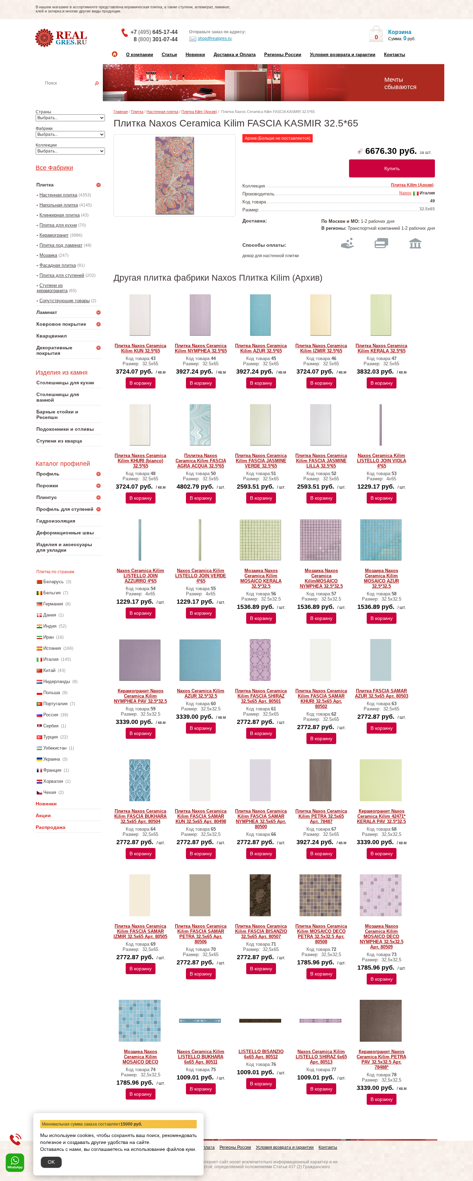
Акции (43, 815)
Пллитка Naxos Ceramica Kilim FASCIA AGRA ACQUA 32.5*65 (201, 461)
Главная (121, 112)
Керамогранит (54, 235)
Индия (49, 626)
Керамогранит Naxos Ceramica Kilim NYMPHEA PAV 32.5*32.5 (140, 696)
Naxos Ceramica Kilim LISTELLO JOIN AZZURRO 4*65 (140, 576)
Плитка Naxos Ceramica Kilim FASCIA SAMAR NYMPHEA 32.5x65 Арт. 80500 (261, 818)
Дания (49, 615)
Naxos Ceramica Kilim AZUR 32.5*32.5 (200, 693)
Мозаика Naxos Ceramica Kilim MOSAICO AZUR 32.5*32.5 (381, 578)
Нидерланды (56, 681)
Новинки (195, 54)
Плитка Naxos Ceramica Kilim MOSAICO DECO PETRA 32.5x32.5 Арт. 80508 (321, 934)
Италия (51, 659)
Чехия (49, 792)
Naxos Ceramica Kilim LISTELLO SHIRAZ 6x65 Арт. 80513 (321, 1057)
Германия (53, 603)
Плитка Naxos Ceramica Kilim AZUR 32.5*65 (261, 348)
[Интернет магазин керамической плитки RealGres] (62, 38)
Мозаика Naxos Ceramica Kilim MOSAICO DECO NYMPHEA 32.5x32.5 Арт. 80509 (381, 937)
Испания (52, 648)
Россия (50, 714)
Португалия (55, 703)
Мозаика (48, 255)
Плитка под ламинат (60, 245)
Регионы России (282, 54)
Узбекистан (54, 748)
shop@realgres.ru (215, 38)
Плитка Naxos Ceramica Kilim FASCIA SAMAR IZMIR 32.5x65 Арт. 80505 (140, 931)
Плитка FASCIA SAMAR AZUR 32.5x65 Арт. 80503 (381, 693)
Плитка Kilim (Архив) (199, 112)
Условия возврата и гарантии (342, 54)
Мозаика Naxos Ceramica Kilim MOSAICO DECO (140, 1057)
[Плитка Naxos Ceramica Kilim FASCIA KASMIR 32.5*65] (174, 175)
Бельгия (52, 592)
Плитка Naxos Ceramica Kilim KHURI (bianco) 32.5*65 (140, 461)
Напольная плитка (58, 205)
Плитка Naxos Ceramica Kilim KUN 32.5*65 (140, 348)
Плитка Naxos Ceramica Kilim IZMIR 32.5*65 (321, 348)
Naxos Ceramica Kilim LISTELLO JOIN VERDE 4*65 (200, 576)
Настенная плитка (76, 93)
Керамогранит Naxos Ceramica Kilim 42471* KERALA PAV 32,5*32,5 (381, 816)
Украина (51, 759)
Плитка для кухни (58, 225)
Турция (50, 737)
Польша (51, 692)
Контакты (394, 54)
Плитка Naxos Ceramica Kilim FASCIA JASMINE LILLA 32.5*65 (321, 461)
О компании (139, 54)
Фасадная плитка (57, 265)
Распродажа (50, 827)
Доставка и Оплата (235, 54)
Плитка (137, 112)
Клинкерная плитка (59, 215)
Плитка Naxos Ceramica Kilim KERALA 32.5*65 (381, 348)
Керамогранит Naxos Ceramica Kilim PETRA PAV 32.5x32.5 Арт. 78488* (381, 1059)
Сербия (51, 725)
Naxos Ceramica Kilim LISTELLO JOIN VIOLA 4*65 (381, 461)
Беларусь (53, 581)
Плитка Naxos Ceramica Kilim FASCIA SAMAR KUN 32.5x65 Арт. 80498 (200, 816)
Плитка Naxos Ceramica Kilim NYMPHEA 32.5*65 (201, 348)
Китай (49, 670)
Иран (48, 637)
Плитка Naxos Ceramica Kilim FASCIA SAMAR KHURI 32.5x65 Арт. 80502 (321, 698)
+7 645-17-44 (154, 32)
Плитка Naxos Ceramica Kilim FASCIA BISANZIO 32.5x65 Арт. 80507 (261, 931)
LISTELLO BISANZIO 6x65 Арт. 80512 (261, 1054)
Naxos (405, 193)
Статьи (169, 54)
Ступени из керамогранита (52, 288)
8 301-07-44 (156, 39)
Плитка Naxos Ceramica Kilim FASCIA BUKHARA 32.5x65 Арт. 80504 (140, 816)
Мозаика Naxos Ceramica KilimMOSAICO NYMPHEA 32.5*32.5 (321, 578)
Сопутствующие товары (64, 300)
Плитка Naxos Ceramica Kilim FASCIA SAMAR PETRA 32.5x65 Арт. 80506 (200, 934)
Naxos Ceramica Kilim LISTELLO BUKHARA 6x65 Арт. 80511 (200, 1057)
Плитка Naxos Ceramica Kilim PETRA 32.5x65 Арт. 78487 (321, 816)
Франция (52, 770)
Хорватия (53, 781)
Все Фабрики (54, 167)
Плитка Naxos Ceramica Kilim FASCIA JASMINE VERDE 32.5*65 (261, 461)
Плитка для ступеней (61, 275)
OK (51, 1162)
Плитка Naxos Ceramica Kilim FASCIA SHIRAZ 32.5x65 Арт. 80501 (261, 696)
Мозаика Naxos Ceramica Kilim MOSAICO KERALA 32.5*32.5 (261, 578)
